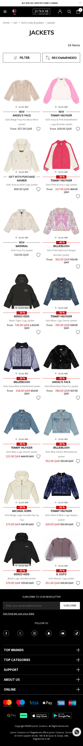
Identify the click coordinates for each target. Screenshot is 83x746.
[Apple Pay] (47, 702)
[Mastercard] (7, 702)
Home (6, 22)
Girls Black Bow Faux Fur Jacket (61, 386)
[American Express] (61, 702)
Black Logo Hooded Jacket (22, 578)
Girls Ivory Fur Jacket (22, 250)
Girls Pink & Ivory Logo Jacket (61, 184)
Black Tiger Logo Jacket (21, 320)
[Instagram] (34, 633)
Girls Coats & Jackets (32, 22)
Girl (15, 22)
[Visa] (34, 702)
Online (10, 689)
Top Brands (14, 650)
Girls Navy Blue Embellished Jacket (21, 386)
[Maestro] (20, 702)
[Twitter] (20, 633)
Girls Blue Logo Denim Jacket (61, 320)
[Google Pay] (11, 715)
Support (11, 670)
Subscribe (70, 605)
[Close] (80, 2)
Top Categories (17, 660)
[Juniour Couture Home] (41, 11)
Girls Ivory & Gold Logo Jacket (21, 184)
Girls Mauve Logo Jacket (61, 578)
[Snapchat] (49, 633)
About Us (12, 679)
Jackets (51, 22)
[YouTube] (63, 633)
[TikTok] (77, 633)
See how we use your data (18, 613)
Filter (24, 58)
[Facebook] (6, 633)
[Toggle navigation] (5, 11)
